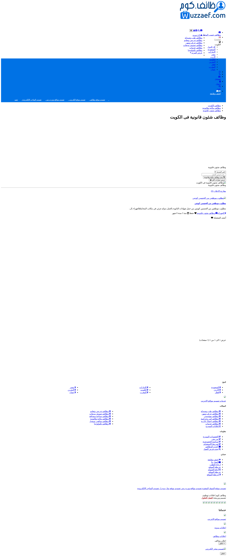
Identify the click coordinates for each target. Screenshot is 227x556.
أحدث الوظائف (212, 447)
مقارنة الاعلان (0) (218, 191)
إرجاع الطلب (215, 465)
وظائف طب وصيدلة (193, 38)
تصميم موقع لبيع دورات (16, 100)
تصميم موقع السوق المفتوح (214, 488)
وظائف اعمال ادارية (210, 421)
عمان (213, 69)
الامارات (211, 52)
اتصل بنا (215, 462)
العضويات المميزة (211, 437)
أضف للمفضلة (219, 218)
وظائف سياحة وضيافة (99, 416)
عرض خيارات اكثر (218, 180)
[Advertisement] (199, 24)
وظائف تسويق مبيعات (192, 45)
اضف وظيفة (213, 460)
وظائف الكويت (214, 105)
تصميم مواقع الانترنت (217, 519)
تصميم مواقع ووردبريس (63, 100)
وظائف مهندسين (211, 416)
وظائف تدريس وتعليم (193, 40)
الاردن (212, 57)
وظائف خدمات (195, 48)
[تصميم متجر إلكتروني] (215, 549)
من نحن (215, 439)
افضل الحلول (207, 498)
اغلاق (223, 554)
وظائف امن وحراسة (210, 419)
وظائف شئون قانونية (212, 110)
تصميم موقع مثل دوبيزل (169, 488)
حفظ (191, 213)
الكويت (212, 59)
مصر (213, 54)
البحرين (212, 62)
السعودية (211, 49)
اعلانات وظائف (219, 536)
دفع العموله (213, 470)
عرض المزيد (196, 53)
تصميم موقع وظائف (105, 100)
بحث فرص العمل (211, 449)
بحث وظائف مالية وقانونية (213, 177)
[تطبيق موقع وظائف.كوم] (225, 484)
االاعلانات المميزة (213, 426)
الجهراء (221, 213)
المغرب (212, 67)
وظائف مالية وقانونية (211, 108)
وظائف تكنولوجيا (195, 50)
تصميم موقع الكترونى (85, 100)
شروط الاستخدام (211, 444)
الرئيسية (196, 35)
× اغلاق (222, 543)
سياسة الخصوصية (211, 442)
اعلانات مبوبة (220, 528)
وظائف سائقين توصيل (99, 421)
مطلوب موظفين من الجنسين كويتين (210, 203)
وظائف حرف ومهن (194, 43)
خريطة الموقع (215, 467)
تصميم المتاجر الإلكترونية (40, 100)
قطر (213, 64)
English (217, 39)
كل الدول (211, 47)
